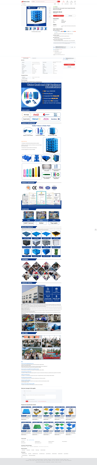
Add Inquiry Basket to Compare (36, 31)
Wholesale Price (49, 459)
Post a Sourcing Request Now (42, 401)
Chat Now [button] (70, 15)
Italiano (45, 460)
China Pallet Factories (41, 453)
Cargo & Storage (29, 5)
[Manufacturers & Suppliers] (25, 1)
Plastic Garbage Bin (64, 441)
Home (21, 5)
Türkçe (63, 460)
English (31, 460)
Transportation (24, 5)
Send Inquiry (58, 15)
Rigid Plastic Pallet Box (51, 441)
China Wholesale (45, 459)
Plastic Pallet (22, 441)
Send (27, 401)
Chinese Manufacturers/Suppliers (39, 459)
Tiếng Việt (66, 460)
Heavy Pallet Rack (66, 453)
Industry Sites (53, 459)
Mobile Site (65, 459)
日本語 (56, 460)
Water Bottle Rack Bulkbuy (32, 455)
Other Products (50, 442)
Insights (67, 459)
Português (36, 460)
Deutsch (47, 460)
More (22, 456)
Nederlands (50, 460)
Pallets (32, 5)
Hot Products (30, 459)
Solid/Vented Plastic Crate (38, 442)
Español (33, 460)
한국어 (54, 460)
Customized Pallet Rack (24, 455)
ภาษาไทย (61, 460)
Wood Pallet (29, 453)
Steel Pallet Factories (24, 453)
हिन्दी (58, 460)
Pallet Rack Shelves (54, 453)
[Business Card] (74, 61)
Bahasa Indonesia (69, 460)
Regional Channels (57, 459)
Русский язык (41, 460)
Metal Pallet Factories (35, 453)
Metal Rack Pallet (60, 453)
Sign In (54, 54)
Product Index (61, 459)
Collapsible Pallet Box (37, 441)
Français (39, 460)
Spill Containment (23, 442)
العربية (52, 460)
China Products (33, 459)
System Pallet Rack (48, 453)
